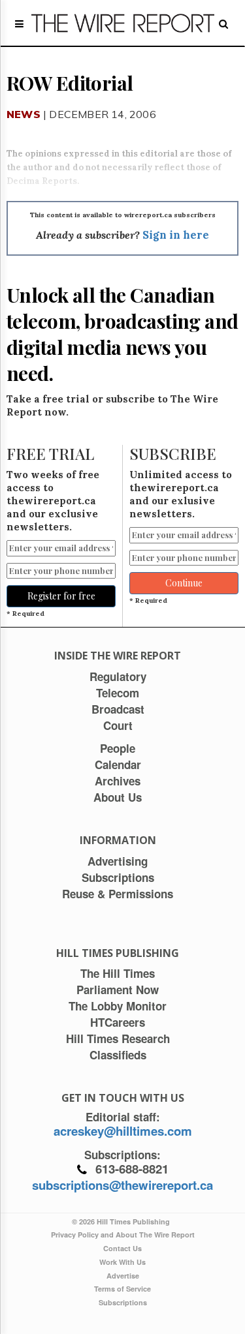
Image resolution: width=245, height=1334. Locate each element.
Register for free (61, 596)
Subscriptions (123, 1302)
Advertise (122, 1276)
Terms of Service (122, 1289)
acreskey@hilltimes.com (123, 1131)
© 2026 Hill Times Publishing (123, 1221)
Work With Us (122, 1262)
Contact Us (122, 1248)
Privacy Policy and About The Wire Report (123, 1234)
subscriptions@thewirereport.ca (122, 1185)
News (24, 114)
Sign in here (175, 234)
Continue (184, 583)
